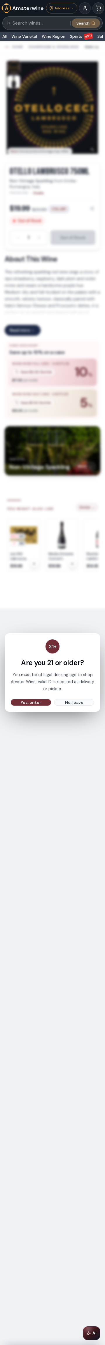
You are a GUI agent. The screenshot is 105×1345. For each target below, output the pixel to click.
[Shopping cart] (98, 8)
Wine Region (53, 36)
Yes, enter (31, 702)
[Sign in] (85, 8)
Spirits (81, 36)
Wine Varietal (24, 36)
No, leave (74, 702)
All (4, 36)
